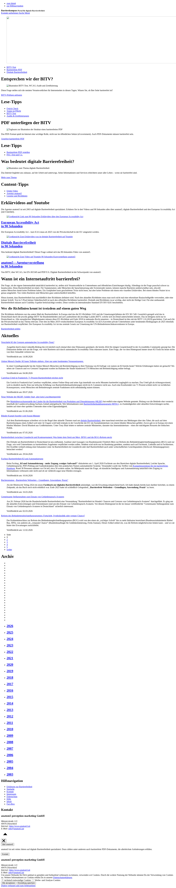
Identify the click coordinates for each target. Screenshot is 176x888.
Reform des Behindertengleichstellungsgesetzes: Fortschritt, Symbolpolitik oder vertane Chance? (43, 516)
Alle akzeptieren (8, 883)
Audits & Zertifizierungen (18, 116)
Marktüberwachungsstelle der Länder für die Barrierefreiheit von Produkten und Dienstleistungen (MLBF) (56, 401)
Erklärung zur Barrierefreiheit (19, 786)
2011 (10, 723)
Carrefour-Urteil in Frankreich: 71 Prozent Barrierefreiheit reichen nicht (32, 378)
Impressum (11, 794)
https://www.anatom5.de (19, 826)
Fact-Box (11, 804)
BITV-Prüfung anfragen (11, 95)
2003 (10, 774)
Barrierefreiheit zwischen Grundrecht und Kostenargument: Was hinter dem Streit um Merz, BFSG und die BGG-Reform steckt (56, 437)
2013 (10, 710)
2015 (10, 697)
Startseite (10, 789)
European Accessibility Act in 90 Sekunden (20, 224)
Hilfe (9, 799)
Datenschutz (12, 796)
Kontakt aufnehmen (10, 13)
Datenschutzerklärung (62, 877)
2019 (10, 671)
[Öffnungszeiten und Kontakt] (3, 841)
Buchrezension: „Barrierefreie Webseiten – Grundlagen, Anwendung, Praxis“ (34, 480)
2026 (10, 626)
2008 (10, 742)
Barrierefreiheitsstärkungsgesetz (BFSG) (101, 404)
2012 (10, 716)
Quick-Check (12, 108)
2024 (10, 639)
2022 (10, 652)
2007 (10, 748)
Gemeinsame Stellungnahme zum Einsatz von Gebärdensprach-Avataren (32, 497)
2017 (10, 684)
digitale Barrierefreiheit (91, 420)
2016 (10, 690)
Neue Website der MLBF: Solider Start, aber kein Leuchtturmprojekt (31, 397)
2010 (10, 729)
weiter (9, 549)
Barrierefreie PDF (14, 70)
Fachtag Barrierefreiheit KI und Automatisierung (22, 459)
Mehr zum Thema (9, 177)
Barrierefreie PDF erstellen (18, 152)
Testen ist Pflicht (14, 111)
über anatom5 (7, 844)
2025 (10, 632)
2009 (10, 735)
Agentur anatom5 (14, 193)
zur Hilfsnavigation (15, 6)
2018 (10, 677)
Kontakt (10, 791)
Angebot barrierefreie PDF (12, 139)
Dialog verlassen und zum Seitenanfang (18, 885)
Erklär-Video (12, 191)
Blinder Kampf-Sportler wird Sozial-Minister (20, 416)
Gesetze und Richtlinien (17, 196)
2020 (10, 664)
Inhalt (9, 801)
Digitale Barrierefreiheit (17, 72)
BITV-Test (11, 67)
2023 (10, 645)
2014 (10, 703)
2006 (10, 755)
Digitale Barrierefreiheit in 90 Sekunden (18, 244)
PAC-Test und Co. (15, 155)
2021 (10, 658)
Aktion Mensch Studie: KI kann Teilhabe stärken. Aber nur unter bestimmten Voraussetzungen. (42, 361)
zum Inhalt (11, 3)
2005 (10, 761)
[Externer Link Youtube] (45, 216)
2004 (10, 768)
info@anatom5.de (16, 828)
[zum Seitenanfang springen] (5, 837)
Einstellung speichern (26, 883)
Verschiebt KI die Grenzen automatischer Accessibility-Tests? (27, 342)
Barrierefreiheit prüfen (10, 329)
